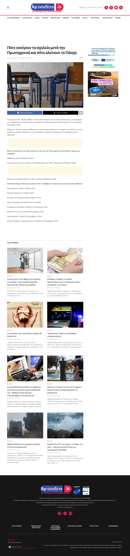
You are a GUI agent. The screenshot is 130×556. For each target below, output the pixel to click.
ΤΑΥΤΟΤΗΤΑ (94, 526)
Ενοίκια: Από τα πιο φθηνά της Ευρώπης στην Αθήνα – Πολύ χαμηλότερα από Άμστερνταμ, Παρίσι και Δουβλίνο (23, 282)
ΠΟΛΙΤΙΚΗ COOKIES (75, 526)
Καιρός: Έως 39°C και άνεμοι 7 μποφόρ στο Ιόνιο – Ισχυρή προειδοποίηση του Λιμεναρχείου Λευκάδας (65, 447)
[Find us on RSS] (121, 7)
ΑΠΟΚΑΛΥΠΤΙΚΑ (108, 18)
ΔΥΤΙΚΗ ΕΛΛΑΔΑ (27, 18)
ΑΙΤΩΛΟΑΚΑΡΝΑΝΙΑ (13, 18)
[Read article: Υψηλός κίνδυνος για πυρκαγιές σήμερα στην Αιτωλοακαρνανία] (25, 425)
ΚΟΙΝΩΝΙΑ (65, 18)
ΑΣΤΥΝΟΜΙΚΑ (75, 18)
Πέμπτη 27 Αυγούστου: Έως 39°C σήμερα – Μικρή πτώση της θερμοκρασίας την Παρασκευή (64, 390)
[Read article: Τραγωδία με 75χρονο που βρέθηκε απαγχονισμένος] (65, 315)
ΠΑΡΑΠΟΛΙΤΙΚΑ (55, 18)
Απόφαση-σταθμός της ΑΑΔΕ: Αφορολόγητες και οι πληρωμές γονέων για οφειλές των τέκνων (63, 282)
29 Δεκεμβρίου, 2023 (13, 58)
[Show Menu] (8, 7)
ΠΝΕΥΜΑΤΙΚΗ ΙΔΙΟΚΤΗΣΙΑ (36, 527)
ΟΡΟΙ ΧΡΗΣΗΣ (17, 526)
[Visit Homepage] (44, 7)
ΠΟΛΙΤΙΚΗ (45, 18)
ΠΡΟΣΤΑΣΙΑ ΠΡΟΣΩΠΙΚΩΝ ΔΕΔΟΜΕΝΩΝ (55, 527)
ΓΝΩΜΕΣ (118, 18)
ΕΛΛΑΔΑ (37, 18)
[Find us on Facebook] (106, 7)
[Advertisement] (65, 32)
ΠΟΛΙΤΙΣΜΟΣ (95, 18)
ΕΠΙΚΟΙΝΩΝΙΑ (113, 526)
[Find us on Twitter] (111, 7)
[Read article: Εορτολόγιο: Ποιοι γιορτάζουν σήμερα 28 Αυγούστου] (25, 315)
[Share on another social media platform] (81, 113)
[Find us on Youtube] (116, 7)
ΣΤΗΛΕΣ (84, 18)
